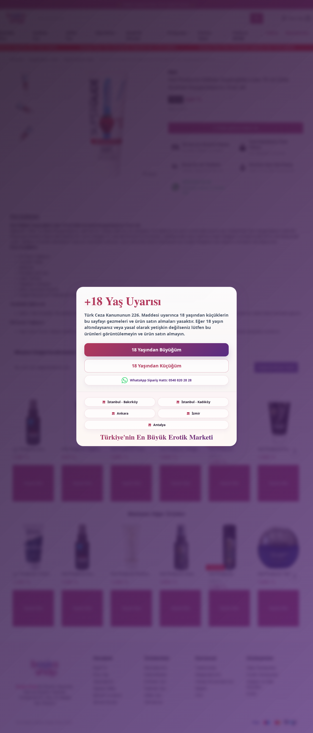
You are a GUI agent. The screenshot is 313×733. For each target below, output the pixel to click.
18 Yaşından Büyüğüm (156, 350)
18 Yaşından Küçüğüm (156, 366)
